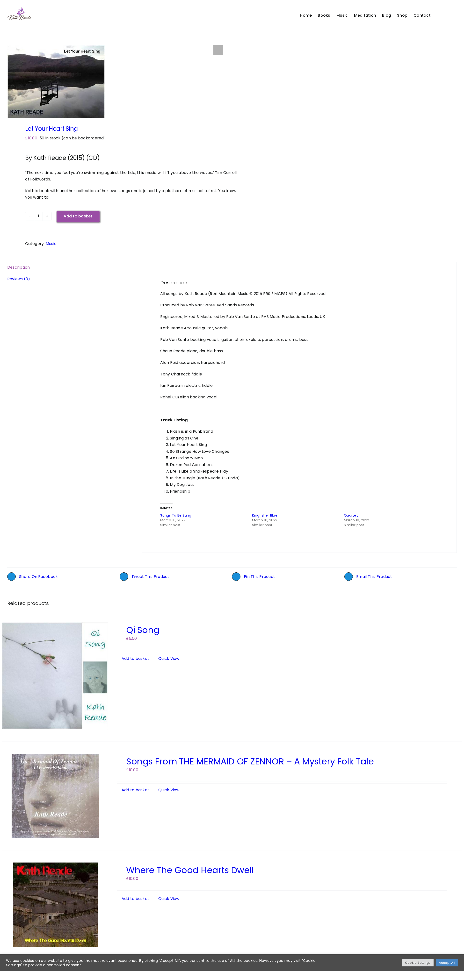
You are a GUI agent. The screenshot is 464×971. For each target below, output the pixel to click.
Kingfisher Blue (264, 515)
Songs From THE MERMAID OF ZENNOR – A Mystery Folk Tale (250, 761)
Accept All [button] (447, 962)
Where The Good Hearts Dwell (190, 870)
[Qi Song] (55, 675)
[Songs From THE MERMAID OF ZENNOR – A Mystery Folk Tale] (55, 796)
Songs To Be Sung (175, 515)
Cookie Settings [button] (418, 962)
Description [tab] (18, 267)
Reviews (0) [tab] (18, 279)
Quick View (168, 658)
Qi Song (142, 630)
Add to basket (78, 216)
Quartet (351, 515)
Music (51, 243)
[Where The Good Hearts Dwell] (55, 905)
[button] (449, 15)
